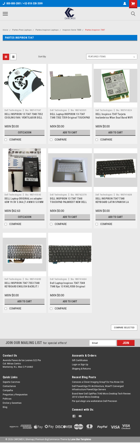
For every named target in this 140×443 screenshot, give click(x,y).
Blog (5, 407)
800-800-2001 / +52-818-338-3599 (24, 3)
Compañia (8, 390)
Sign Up (84, 364)
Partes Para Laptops (22, 30)
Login (74, 364)
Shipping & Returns (81, 368)
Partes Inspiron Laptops (47, 30)
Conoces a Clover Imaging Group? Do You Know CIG (98, 382)
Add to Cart (70, 132)
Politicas (7, 398)
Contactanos (9, 386)
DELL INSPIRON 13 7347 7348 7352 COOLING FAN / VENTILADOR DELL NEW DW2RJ (24, 117)
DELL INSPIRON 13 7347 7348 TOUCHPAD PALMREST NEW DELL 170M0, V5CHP (68, 202)
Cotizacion (24, 132)
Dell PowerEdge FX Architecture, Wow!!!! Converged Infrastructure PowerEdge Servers (98, 388)
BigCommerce (52, 439)
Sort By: (42, 56)
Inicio (5, 30)
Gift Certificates (80, 360)
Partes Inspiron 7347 (95, 30)
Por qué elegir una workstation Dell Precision (94, 401)
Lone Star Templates (81, 439)
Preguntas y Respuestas (15, 394)
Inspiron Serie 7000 (72, 30)
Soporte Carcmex (11, 382)
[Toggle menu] (5, 13)
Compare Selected (124, 327)
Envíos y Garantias (12, 403)
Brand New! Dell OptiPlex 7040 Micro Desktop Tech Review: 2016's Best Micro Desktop (101, 395)
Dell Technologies (13, 110)
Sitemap (30, 439)
